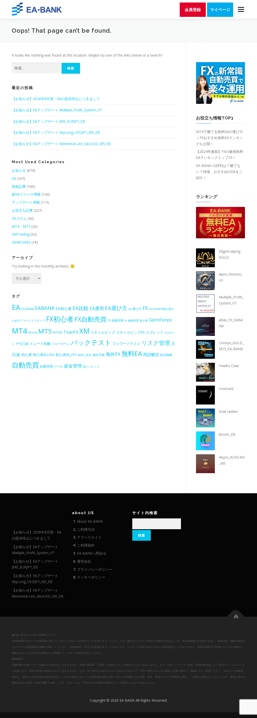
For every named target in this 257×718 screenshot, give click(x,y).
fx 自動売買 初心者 (136, 320)
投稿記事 (19, 186)
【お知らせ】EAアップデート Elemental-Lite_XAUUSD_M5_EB (61, 143)
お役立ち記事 (22, 210)
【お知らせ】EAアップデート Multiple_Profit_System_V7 (57, 110)
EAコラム (19, 218)
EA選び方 (116, 307)
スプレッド (154, 332)
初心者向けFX (66, 354)
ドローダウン (61, 344)
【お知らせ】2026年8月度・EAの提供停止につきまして (56, 98)
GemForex (160, 320)
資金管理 (73, 366)
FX (145, 308)
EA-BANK (27, 308)
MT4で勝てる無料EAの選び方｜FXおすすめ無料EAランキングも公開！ (219, 137)
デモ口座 (22, 343)
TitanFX (70, 332)
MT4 (19, 331)
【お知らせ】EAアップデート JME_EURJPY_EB (48, 121)
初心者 (26, 354)
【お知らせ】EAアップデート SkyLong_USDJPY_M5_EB (56, 132)
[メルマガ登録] (220, 82)
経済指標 (166, 355)
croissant (226, 388)
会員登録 (193, 9)
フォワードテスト (126, 343)
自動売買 (25, 365)
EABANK (44, 307)
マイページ (220, 9)
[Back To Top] (236, 617)
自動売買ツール (51, 366)
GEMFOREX (21, 242)
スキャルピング (103, 332)
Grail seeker (228, 411)
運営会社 (84, 561)
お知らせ (19, 170)
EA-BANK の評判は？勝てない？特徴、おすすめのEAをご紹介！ (219, 171)
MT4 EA (32, 332)
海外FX (113, 354)
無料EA (131, 353)
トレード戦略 (40, 343)
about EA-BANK (90, 521)
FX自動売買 (90, 319)
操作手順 (99, 355)
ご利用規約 (86, 545)
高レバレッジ (91, 366)
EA (14, 178)
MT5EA (57, 332)
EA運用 (97, 308)
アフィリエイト (89, 537)
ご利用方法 (86, 529)
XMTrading (20, 234)
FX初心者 (60, 319)
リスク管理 (156, 343)
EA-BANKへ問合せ (91, 553)
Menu (240, 9)
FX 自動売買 (115, 320)
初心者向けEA (43, 354)
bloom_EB (227, 434)
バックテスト (91, 342)
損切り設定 (85, 355)
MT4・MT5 (21, 226)
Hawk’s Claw (229, 365)
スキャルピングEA (130, 332)
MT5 (45, 331)
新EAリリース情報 (26, 194)
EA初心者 (63, 308)
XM (84, 331)
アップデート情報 (26, 202)
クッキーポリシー (91, 577)
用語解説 (151, 354)
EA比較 (81, 307)
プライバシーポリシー (94, 569)
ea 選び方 (135, 309)
